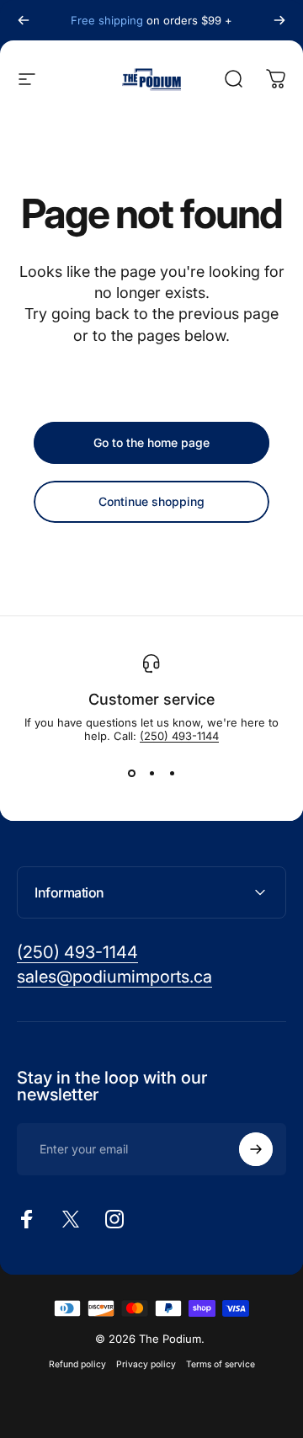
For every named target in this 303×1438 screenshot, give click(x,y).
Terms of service (220, 1364)
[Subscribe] (256, 1149)
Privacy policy (146, 1364)
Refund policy (77, 1364)
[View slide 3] (172, 773)
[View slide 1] (131, 773)
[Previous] (23, 20)
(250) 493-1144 (179, 736)
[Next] (279, 20)
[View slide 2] (151, 773)
